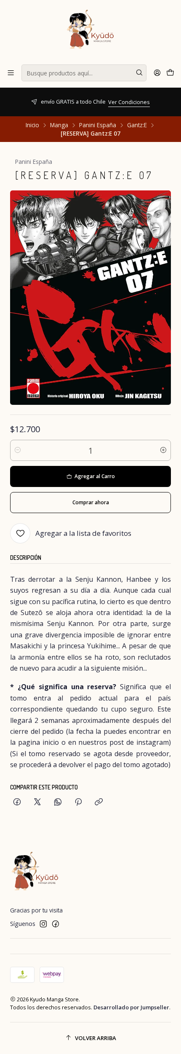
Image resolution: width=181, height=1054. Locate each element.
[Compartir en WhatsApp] (58, 802)
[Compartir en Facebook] (17, 802)
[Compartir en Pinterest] (78, 802)
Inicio (32, 125)
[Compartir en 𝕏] (37, 802)
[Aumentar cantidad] (163, 450)
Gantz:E (137, 125)
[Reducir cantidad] (18, 450)
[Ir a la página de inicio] (90, 31)
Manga (59, 125)
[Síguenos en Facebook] (55, 924)
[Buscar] (139, 72)
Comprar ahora (90, 502)
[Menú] (10, 73)
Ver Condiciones (53, 102)
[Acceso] (157, 73)
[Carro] (170, 73)
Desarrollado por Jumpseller (131, 1007)
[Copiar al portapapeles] (99, 802)
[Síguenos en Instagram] (43, 924)
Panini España (97, 125)
